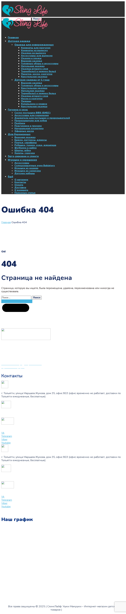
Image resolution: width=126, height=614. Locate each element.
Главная (6, 222)
